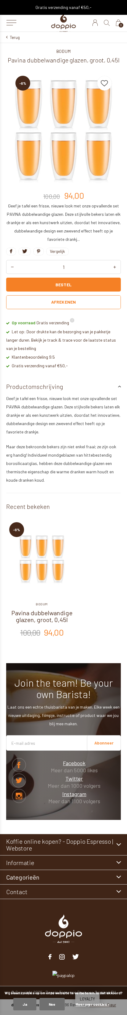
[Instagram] (62, 957)
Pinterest (19, 796)
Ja (25, 1004)
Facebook (19, 765)
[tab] (63, 386)
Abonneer (103, 742)
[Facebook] (49, 957)
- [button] (12, 267)
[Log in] (95, 23)
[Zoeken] (107, 23)
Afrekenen (63, 302)
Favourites (104, 83)
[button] (11, 23)
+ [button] (115, 267)
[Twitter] (75, 957)
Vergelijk (57, 251)
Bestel (63, 284)
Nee (52, 1004)
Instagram (74, 794)
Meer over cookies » (92, 1004)
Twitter (19, 780)
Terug (15, 37)
